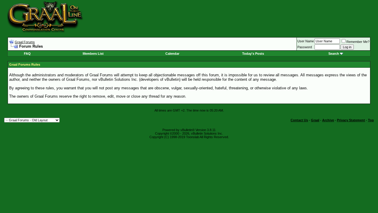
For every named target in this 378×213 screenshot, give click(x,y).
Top (371, 120)
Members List (93, 53)
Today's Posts (253, 53)
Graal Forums (25, 42)
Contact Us (299, 120)
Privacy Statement (351, 120)
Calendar (172, 53)
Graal (315, 120)
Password (304, 47)
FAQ (27, 53)
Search (333, 53)
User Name (305, 41)
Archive (328, 120)
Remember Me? (357, 41)
